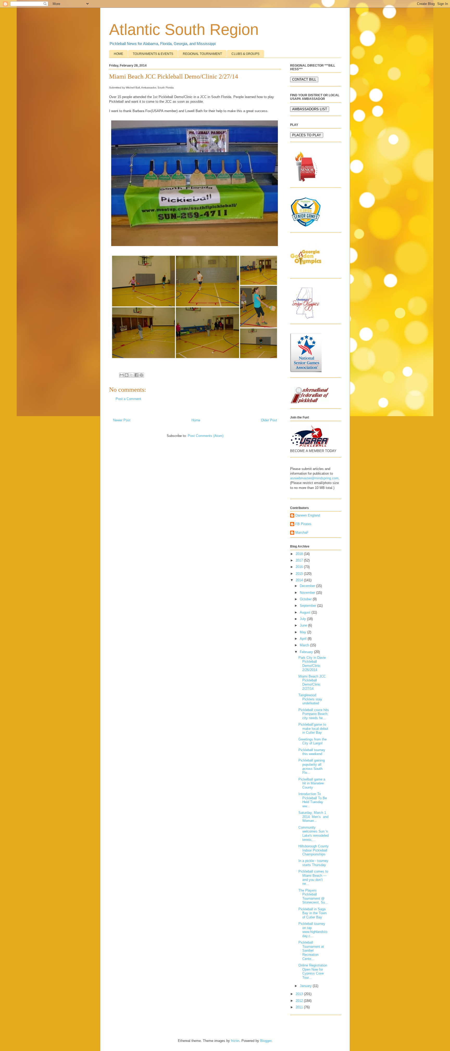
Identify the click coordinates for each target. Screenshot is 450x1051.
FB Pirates (303, 524)
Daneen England (307, 515)
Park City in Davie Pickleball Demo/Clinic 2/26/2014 (312, 664)
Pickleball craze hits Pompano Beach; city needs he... (313, 714)
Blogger (265, 1041)
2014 (300, 580)
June (304, 625)
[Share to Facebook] (136, 375)
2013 (300, 994)
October (306, 599)
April (304, 639)
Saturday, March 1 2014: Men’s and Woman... (313, 817)
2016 (300, 567)
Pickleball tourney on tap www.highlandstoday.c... (312, 930)
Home (195, 420)
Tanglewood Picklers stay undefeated (310, 699)
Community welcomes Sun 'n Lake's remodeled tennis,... (313, 834)
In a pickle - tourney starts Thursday (313, 863)
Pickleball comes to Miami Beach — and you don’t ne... (313, 877)
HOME (118, 54)
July (303, 619)
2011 (300, 1007)
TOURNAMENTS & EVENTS (153, 54)
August (305, 612)
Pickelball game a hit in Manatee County (311, 783)
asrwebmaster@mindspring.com (314, 478)
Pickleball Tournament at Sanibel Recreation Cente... (311, 950)
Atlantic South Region (184, 29)
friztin (235, 1041)
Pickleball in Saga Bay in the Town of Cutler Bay (312, 913)
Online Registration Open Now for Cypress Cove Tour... (312, 971)
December (308, 586)
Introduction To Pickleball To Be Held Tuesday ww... (312, 800)
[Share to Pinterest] (141, 375)
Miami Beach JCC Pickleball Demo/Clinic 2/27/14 (312, 682)
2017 (300, 560)
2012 (300, 1001)
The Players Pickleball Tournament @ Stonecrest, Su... (313, 896)
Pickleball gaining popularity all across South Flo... (311, 766)
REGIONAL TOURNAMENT (202, 54)
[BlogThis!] (126, 375)
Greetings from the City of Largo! (312, 741)
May (303, 632)
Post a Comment (128, 399)
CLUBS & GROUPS (245, 54)
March (305, 645)
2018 (300, 554)
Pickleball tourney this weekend (311, 752)
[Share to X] (131, 375)
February (307, 652)
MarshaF (302, 532)
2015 (300, 574)
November (308, 593)
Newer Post (121, 420)
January (306, 986)
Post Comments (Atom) (205, 436)
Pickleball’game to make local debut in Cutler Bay (313, 728)
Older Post (269, 420)
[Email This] (121, 375)
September (308, 606)
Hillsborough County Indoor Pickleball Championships (313, 850)
